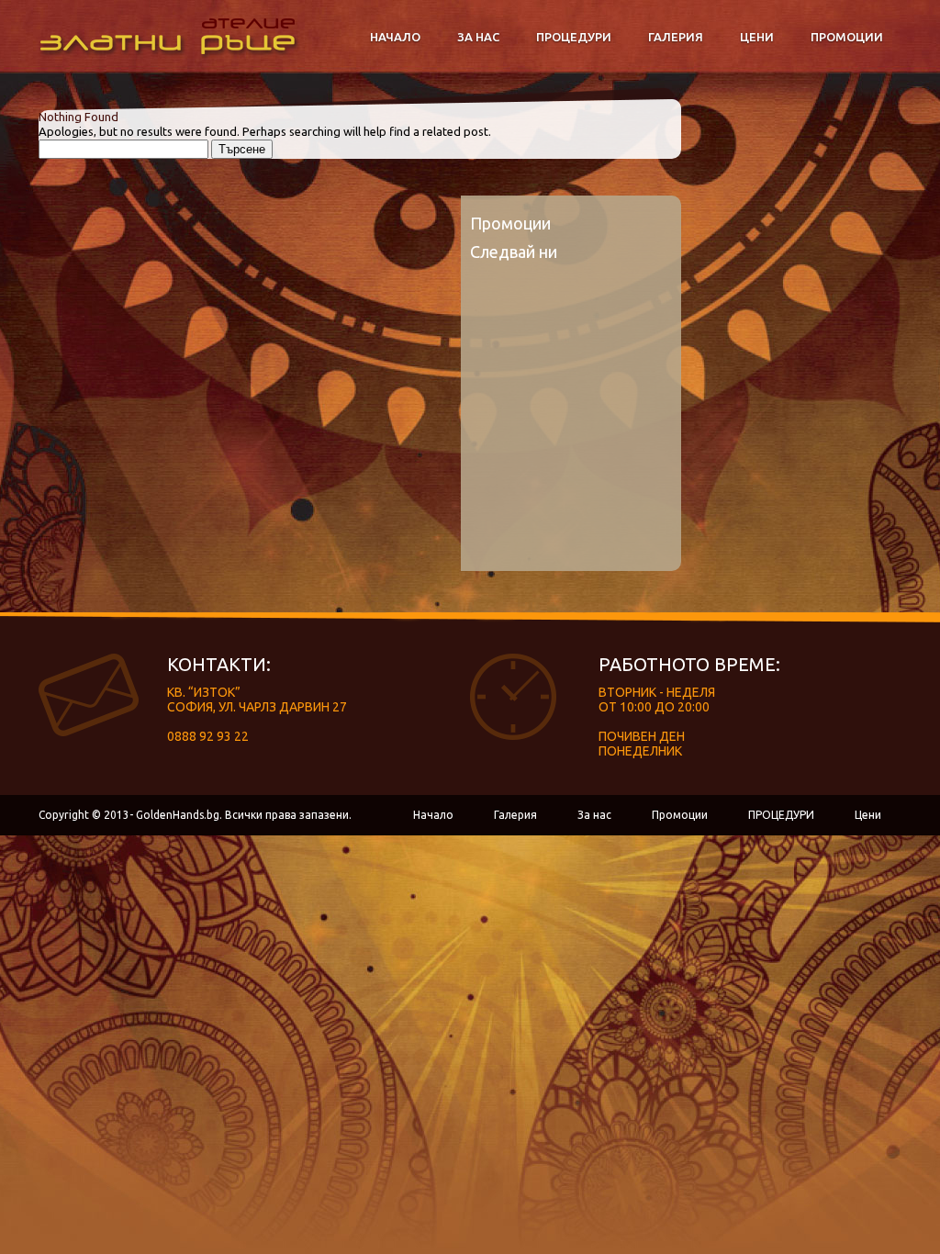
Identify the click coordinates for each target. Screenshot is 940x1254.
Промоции (847, 36)
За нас (478, 36)
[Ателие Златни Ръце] (169, 39)
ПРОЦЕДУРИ (573, 36)
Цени (757, 36)
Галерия (675, 36)
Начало (395, 36)
